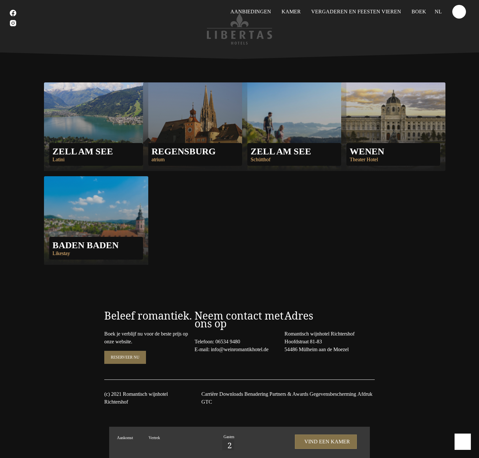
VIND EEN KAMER (327, 441)
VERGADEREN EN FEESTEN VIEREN (356, 11)
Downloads (231, 394)
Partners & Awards (288, 394)
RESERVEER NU (125, 357)
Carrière (209, 394)
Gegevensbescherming (333, 394)
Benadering (256, 394)
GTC (206, 402)
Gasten (229, 437)
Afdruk (364, 394)
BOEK (419, 11)
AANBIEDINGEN (250, 11)
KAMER (291, 11)
